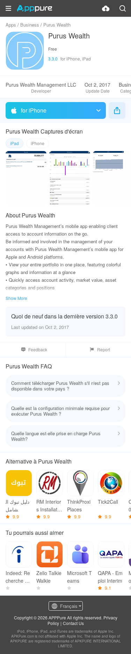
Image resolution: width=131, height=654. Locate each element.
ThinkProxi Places (78, 505)
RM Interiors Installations (48, 505)
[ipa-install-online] (105, 8)
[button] (8, 8)
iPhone (37, 143)
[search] (122, 8)
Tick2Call (108, 501)
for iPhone (33, 110)
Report (103, 349)
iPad (14, 143)
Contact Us (73, 623)
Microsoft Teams (79, 576)
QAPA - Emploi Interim (110, 576)
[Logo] (34, 8)
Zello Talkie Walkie (48, 576)
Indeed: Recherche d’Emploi (19, 576)
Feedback (37, 349)
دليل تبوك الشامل (17, 505)
